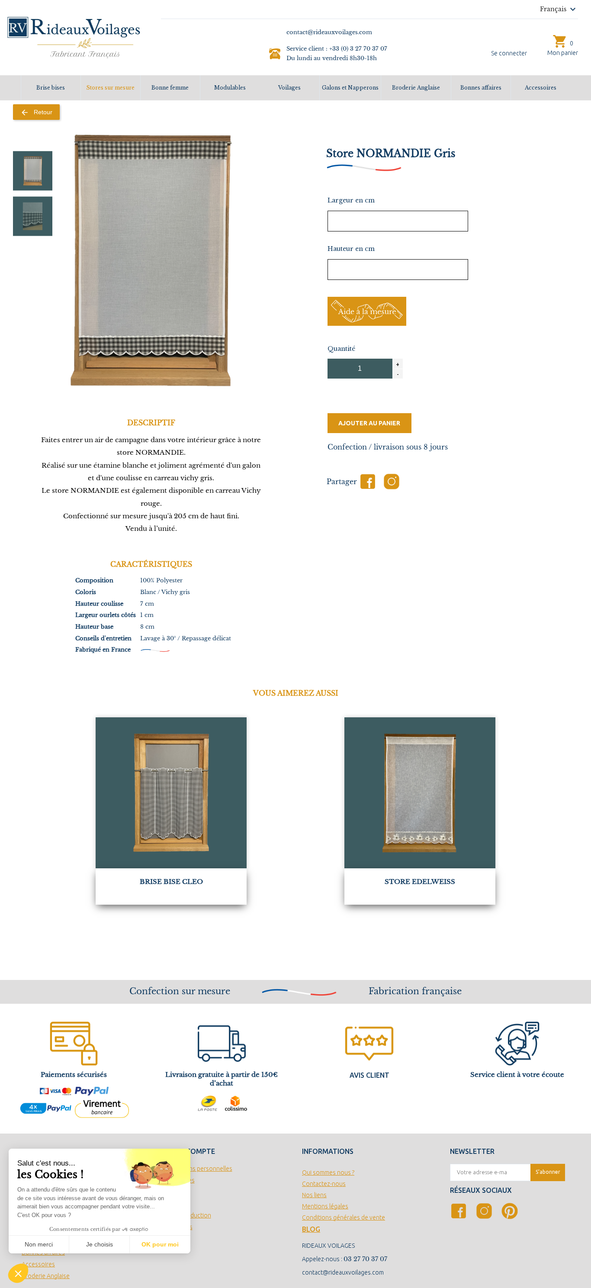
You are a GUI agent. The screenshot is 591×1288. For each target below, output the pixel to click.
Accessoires (540, 87)
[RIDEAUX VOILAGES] (73, 36)
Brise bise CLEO (171, 881)
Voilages (289, 87)
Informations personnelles (196, 1168)
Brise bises (50, 87)
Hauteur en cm (351, 249)
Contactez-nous (324, 1183)
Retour (36, 112)
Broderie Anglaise (416, 87)
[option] (32, 170)
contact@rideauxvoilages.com (343, 1272)
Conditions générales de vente (343, 1217)
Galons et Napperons (350, 87)
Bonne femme (170, 87)
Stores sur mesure (110, 87)
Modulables (230, 87)
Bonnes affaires (480, 87)
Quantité (341, 349)
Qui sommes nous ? (328, 1172)
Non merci (39, 1244)
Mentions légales (325, 1206)
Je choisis (99, 1244)
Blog (311, 1229)
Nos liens (314, 1195)
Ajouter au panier (369, 423)
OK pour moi (160, 1244)
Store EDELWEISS (420, 881)
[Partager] (367, 481)
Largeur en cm (351, 200)
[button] (18, 1273)
